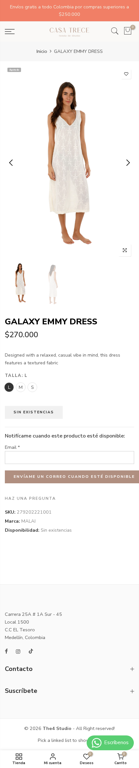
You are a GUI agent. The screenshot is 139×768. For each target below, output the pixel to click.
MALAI (28, 521)
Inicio (42, 51)
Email (12, 447)
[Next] (127, 162)
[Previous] (11, 162)
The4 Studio (57, 728)
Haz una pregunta (30, 498)
